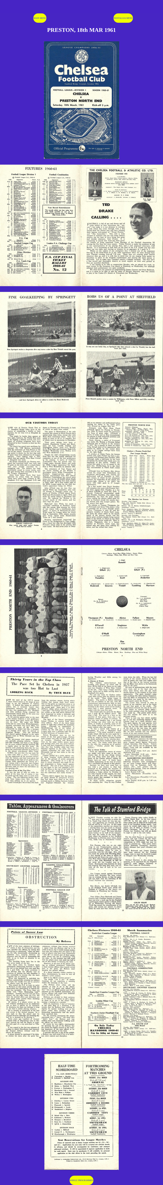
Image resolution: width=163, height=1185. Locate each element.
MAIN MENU (40, 18)
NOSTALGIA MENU (123, 18)
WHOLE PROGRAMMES (81, 1180)
